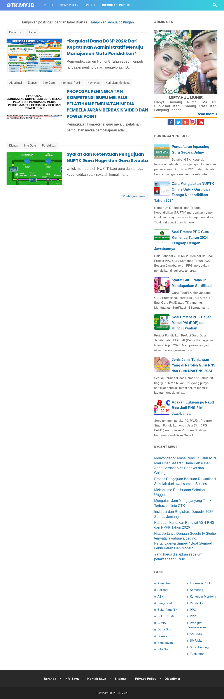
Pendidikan (69, 5)
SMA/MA (196, 634)
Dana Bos (15, 32)
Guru (90, 5)
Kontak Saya (96, 678)
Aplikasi (163, 589)
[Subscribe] (200, 124)
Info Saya (72, 678)
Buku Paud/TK (167, 609)
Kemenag (94, 82)
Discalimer (172, 678)
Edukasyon (165, 642)
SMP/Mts (196, 640)
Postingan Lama (134, 196)
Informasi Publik (116, 5)
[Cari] (214, 6)
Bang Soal (165, 603)
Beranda (50, 678)
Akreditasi (15, 82)
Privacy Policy (145, 678)
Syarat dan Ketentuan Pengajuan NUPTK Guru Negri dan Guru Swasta (107, 157)
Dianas (32, 32)
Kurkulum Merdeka (118, 82)
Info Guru (49, 82)
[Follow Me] (178, 124)
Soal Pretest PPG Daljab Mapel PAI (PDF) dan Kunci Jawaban (192, 322)
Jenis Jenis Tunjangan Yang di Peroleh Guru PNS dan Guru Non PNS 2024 (193, 365)
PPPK (194, 616)
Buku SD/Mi (166, 616)
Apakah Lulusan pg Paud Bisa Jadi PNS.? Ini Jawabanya (193, 407)
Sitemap (121, 678)
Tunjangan (197, 653)
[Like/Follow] (171, 124)
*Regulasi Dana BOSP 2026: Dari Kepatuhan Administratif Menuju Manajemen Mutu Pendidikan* (105, 47)
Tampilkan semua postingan (112, 22)
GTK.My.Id (21, 5)
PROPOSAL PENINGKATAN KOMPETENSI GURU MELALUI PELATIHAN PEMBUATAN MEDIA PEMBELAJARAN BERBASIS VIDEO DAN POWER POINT (107, 103)
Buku (48, 5)
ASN (161, 596)
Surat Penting (199, 647)
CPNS (162, 623)
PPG (193, 609)
